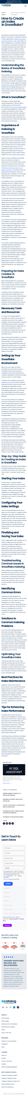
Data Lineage (5, 1021)
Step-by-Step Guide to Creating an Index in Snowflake (13, 806)
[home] (7, 6)
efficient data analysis (18, 154)
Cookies (3, 1064)
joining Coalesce (17, 3)
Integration (4, 1044)
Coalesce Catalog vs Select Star (10, 1081)
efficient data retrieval (7, 85)
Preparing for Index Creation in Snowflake (12, 800)
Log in (3, 1047)
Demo (3, 1030)
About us (4, 1055)
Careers (3, 1058)
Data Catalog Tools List (7, 1084)
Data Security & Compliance (9, 1024)
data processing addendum (9, 1067)
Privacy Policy (10, 875)
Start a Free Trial (6, 1033)
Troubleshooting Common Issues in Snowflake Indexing (13, 812)
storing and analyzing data (18, 107)
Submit (8, 883)
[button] (25, 6)
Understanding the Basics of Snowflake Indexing (12, 794)
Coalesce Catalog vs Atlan (9, 1078)
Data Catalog (5, 1018)
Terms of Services (6, 1061)
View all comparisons (7, 1087)
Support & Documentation (8, 1041)
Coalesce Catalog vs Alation (9, 1075)
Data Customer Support (8, 1027)
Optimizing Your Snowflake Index (13, 817)
